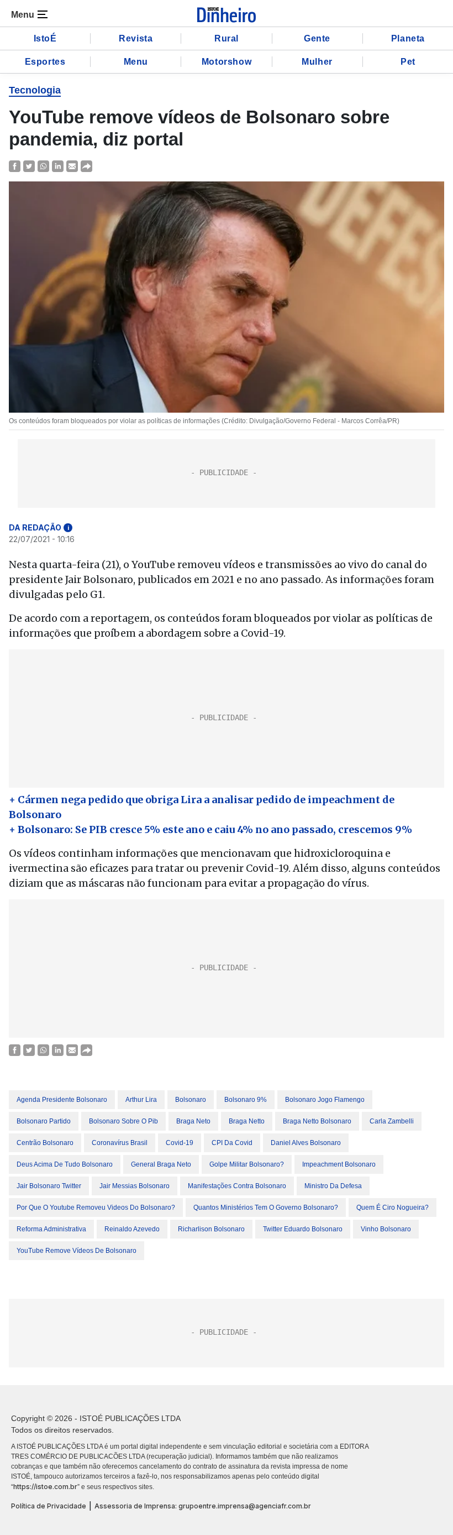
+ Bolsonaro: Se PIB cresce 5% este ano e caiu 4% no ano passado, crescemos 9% (210, 829)
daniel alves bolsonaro (306, 1143)
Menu (136, 61)
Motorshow (226, 61)
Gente (317, 38)
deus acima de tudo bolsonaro (65, 1164)
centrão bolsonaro (45, 1143)
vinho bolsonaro (386, 1229)
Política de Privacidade (48, 1506)
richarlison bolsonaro (211, 1229)
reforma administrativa (51, 1229)
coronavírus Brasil (120, 1143)
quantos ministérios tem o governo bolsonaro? (265, 1207)
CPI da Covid (232, 1143)
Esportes (45, 61)
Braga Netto (247, 1121)
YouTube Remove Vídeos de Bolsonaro (76, 1251)
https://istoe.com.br (45, 1486)
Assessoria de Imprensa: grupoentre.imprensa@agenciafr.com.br (202, 1506)
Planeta (408, 38)
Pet (408, 61)
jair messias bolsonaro (134, 1186)
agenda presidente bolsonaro (62, 1100)
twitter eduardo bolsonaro (303, 1229)
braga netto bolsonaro (317, 1121)
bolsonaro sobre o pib (123, 1121)
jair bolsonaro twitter (49, 1186)
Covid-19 (179, 1143)
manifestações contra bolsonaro (237, 1186)
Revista (135, 38)
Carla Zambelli (392, 1121)
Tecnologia (35, 90)
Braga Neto (193, 1121)
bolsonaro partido (44, 1121)
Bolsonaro (190, 1100)
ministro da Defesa (333, 1186)
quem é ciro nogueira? (392, 1207)
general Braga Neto (161, 1164)
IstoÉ (45, 38)
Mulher (317, 61)
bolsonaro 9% (245, 1100)
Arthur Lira (141, 1100)
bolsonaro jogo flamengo (325, 1100)
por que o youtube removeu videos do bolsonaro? (96, 1207)
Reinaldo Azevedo (132, 1229)
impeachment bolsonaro (339, 1164)
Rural (226, 38)
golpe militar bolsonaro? (246, 1164)
